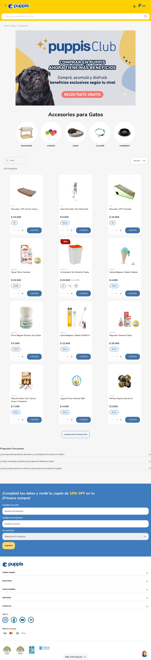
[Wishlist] (134, 6)
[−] (14, 230)
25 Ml (16, 286)
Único (65, 223)
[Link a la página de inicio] (6, 25)
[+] (22, 230)
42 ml (114, 349)
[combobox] (75, 16)
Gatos (14, 26)
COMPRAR (34, 230)
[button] (75, 454)
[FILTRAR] (15, 160)
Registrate (9, 545)
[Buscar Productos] (145, 16)
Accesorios (23, 26)
